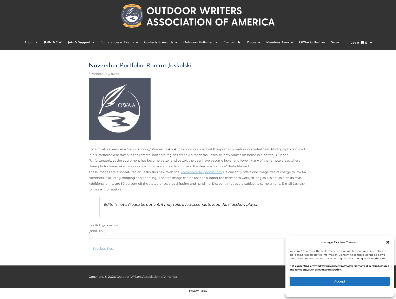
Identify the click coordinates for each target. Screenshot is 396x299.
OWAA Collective (312, 42)
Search (336, 42)
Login (358, 43)
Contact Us (232, 42)
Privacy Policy (198, 290)
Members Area (277, 42)
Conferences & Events (117, 42)
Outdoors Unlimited (198, 42)
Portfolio (97, 74)
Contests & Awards (158, 42)
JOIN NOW (53, 42)
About (29, 42)
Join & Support (79, 42)
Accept (339, 281)
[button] (388, 242)
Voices (251, 42)
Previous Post (101, 249)
